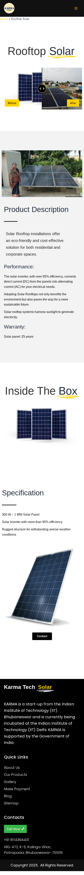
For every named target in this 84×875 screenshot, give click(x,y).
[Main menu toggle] (76, 8)
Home (4, 19)
